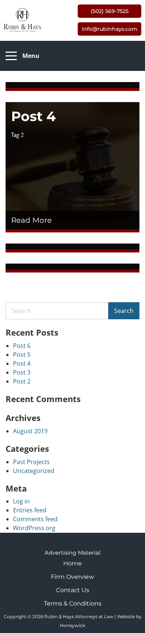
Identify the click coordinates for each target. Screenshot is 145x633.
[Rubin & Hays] (22, 20)
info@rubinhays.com (109, 29)
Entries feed (29, 510)
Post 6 (21, 346)
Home (72, 563)
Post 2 (21, 381)
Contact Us (72, 590)
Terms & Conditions (73, 603)
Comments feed (35, 519)
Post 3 (21, 372)
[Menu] (11, 56)
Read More (32, 220)
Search (123, 311)
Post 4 (21, 363)
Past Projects (31, 462)
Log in (21, 501)
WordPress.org (34, 528)
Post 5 (21, 354)
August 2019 (30, 431)
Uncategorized (33, 471)
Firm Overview (72, 576)
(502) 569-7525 (110, 11)
